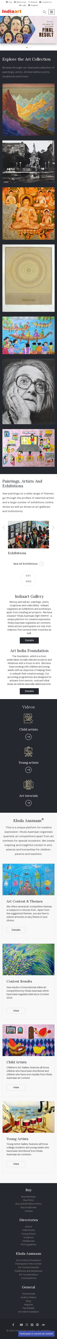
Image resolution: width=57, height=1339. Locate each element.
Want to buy (21, 2)
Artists (28, 1227)
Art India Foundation (28, 1312)
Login (23, 5)
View (16, 1010)
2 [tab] (30, 47)
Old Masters (28, 1241)
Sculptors (28, 1237)
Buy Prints (28, 1200)
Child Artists (16, 1062)
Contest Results (19, 981)
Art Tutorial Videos (28, 1275)
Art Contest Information (28, 1260)
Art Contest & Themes (24, 901)
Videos (32, 1297)
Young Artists (17, 1139)
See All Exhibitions (28, 564)
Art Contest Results (28, 1267)
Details (29, 640)
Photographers (28, 1244)
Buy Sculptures (28, 1207)
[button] (44, 12)
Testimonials (28, 1294)
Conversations (28, 1278)
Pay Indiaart (29, 1308)
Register (34, 5)
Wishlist (33, 2)
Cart (10, 2)
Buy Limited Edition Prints (28, 1204)
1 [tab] (27, 47)
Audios (24, 1297)
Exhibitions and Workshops (28, 1271)
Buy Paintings (28, 1197)
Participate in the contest (28, 1264)
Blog (28, 1301)
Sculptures (16, 553)
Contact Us (46, 2)
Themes (28, 1211)
